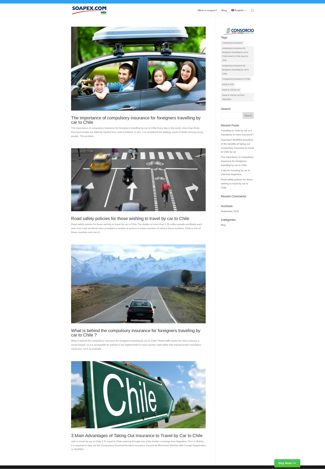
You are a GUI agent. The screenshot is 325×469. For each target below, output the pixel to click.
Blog (224, 10)
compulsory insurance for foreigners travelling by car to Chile (235, 69)
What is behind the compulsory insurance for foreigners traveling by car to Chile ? (135, 332)
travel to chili (228, 84)
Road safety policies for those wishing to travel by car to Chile (130, 218)
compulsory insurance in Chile (236, 79)
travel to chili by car (231, 90)
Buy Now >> (287, 463)
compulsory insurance (232, 43)
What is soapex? (207, 10)
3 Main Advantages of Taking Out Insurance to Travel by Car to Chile (136, 435)
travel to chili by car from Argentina (233, 97)
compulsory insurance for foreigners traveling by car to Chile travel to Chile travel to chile (235, 54)
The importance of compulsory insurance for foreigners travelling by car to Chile (136, 120)
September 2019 (230, 211)
